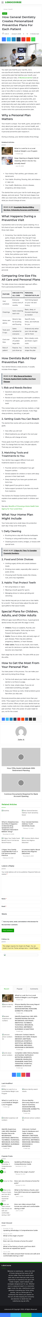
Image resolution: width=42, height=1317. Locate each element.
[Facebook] (3, 719)
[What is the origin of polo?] (7, 1175)
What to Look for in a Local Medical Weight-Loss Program (10, 1102)
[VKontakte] (26, 719)
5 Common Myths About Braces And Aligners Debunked (31, 851)
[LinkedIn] (11, 719)
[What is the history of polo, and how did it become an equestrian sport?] (7, 1195)
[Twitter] (7, 719)
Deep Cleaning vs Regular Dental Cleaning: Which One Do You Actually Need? (26, 160)
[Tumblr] (15, 719)
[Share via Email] (30, 719)
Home (5, 9)
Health (10, 9)
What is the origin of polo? (24, 1172)
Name (4, 899)
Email (4, 906)
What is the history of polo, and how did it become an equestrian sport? (27, 1192)
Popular (19, 989)
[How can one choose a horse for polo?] (7, 1184)
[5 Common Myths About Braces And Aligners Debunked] (31, 842)
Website (4, 914)
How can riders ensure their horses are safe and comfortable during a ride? (26, 1206)
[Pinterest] (18, 719)
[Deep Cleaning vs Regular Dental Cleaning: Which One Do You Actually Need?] (7, 160)
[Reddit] (22, 719)
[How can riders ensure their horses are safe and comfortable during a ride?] (7, 1209)
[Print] (34, 719)
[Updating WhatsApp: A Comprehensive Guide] (7, 1165)
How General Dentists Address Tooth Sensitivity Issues (30, 824)
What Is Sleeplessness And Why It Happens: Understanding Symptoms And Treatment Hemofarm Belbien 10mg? (10, 827)
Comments (34, 989)
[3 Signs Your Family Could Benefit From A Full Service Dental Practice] (11, 842)
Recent (6, 989)
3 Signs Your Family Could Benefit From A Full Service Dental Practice (10, 852)
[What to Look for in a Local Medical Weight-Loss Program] (7, 151)
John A (7, 34)
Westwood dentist (25, 78)
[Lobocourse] (13, 2)
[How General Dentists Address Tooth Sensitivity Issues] (31, 815)
